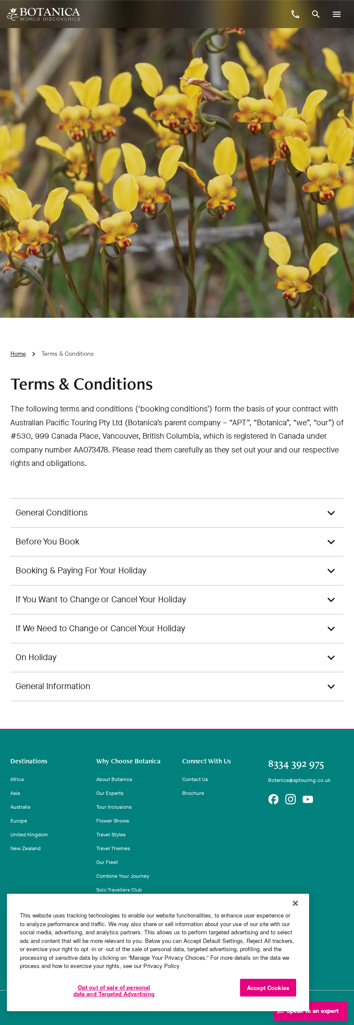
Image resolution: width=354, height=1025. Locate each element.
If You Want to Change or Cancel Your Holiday (101, 599)
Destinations (28, 761)
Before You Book (47, 541)
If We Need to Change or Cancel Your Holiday (100, 628)
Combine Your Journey (122, 876)
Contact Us (195, 779)
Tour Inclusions (114, 807)
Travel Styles (111, 834)
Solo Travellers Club (119, 889)
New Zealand (25, 848)
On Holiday (36, 657)
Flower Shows (112, 820)
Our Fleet (107, 862)
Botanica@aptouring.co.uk (299, 780)
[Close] (295, 903)
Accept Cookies (268, 988)
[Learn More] (273, 799)
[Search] (316, 14)
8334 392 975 (296, 763)
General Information (53, 686)
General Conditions (52, 513)
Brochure (193, 793)
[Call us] (295, 14)
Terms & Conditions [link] (67, 354)
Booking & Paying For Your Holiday (81, 570)
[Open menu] (336, 14)
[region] (158, 952)
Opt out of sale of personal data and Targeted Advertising (114, 990)
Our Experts (109, 793)
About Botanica (114, 779)
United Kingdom (29, 834)
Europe (18, 820)
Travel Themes (113, 848)
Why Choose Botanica (128, 761)
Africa (17, 779)
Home (18, 354)
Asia (15, 793)
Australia (20, 807)
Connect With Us (206, 761)
